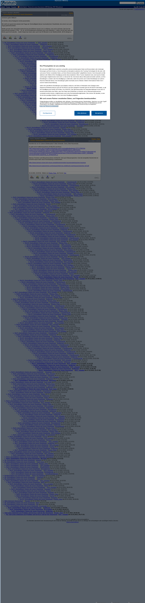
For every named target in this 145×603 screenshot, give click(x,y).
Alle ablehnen (81, 113)
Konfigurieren (47, 113)
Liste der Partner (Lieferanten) (49, 106)
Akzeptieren (99, 113)
